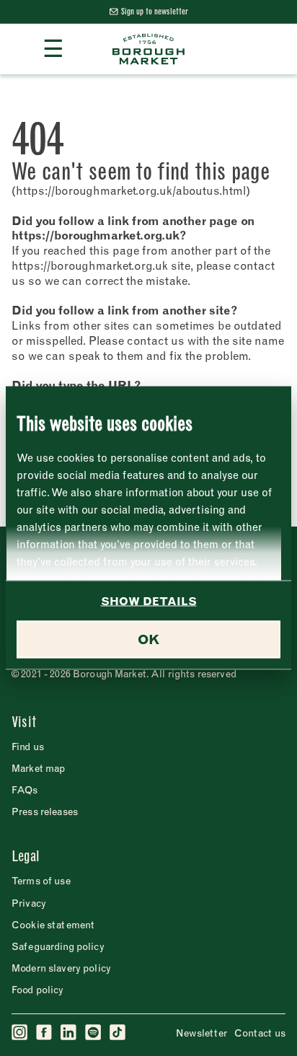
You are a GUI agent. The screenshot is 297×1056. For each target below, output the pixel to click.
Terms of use (41, 880)
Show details (149, 601)
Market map (38, 768)
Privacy (29, 903)
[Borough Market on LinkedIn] (69, 1033)
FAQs (25, 789)
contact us (156, 340)
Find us (28, 746)
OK (148, 639)
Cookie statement (53, 924)
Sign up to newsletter (154, 11)
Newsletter (201, 1032)
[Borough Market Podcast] (93, 1033)
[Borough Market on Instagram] (20, 1033)
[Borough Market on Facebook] (44, 1033)
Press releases (45, 811)
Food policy (38, 989)
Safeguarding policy (58, 946)
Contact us (259, 1032)
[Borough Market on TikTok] (118, 1033)
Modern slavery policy (61, 968)
